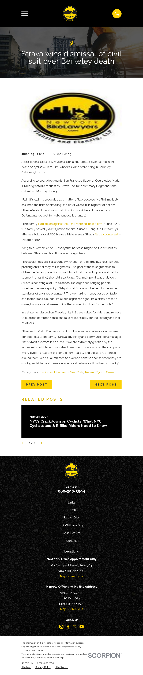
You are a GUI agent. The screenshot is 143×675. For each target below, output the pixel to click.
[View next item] (40, 443)
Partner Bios (71, 517)
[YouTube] (82, 627)
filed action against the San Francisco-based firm (70, 224)
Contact (71, 540)
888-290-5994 (71, 491)
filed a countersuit (106, 234)
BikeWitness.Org (72, 525)
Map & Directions (71, 576)
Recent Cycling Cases (99, 372)
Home (71, 510)
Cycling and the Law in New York (61, 372)
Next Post (106, 384)
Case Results (71, 533)
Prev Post (37, 384)
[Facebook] (68, 627)
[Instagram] (61, 627)
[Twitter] (75, 627)
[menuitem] (26, 667)
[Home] (70, 13)
